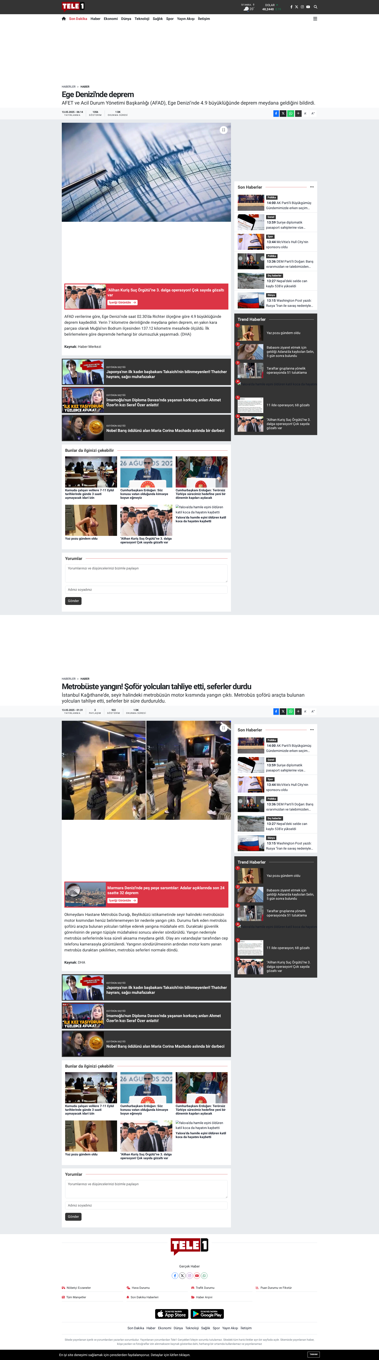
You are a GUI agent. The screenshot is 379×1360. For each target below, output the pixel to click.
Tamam (314, 1354)
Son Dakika (78, 19)
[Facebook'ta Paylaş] (276, 113)
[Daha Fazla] (298, 113)
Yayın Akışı (186, 19)
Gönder (73, 601)
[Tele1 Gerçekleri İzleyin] (73, 7)
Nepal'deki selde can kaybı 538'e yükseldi (286, 283)
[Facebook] (175, 1275)
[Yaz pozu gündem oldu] (91, 520)
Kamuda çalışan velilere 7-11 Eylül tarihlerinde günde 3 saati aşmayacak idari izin (89, 494)
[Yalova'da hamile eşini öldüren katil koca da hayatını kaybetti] (202, 509)
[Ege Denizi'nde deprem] (146, 172)
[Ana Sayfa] (65, 18)
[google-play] (207, 1314)
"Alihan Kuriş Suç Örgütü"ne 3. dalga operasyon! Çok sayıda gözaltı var (146, 540)
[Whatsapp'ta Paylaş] (290, 113)
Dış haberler (274, 275)
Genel (271, 216)
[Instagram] (189, 1275)
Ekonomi (111, 19)
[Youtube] (197, 1275)
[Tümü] (312, 187)
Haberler (69, 86)
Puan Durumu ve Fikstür (276, 1288)
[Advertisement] (189, 53)
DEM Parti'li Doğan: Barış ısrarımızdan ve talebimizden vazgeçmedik (289, 264)
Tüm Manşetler (76, 1297)
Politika (272, 197)
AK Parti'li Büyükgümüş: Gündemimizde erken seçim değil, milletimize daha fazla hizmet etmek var (289, 206)
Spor (170, 19)
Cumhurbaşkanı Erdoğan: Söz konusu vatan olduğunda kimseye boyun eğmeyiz (144, 494)
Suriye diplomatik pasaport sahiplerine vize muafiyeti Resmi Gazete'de (286, 225)
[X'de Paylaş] (283, 113)
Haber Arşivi (204, 1297)
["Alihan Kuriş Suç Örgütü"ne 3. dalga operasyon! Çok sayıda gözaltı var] (146, 520)
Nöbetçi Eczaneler (79, 1288)
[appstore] (171, 1314)
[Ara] (315, 7)
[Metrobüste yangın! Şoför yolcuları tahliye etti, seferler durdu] (146, 770)
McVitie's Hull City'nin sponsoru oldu (287, 244)
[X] (182, 1275)
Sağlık (158, 19)
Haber (95, 19)
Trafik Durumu (205, 1288)
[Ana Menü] (315, 18)
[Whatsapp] (204, 1275)
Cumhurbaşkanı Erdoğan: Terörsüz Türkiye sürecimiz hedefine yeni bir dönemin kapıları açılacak (201, 494)
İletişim (204, 19)
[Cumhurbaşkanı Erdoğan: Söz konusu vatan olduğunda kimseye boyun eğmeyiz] (146, 472)
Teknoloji (142, 19)
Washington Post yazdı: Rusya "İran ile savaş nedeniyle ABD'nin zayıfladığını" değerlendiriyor (288, 303)
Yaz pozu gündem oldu (81, 538)
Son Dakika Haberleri (145, 1297)
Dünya (126, 19)
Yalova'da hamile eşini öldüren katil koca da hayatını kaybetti (201, 519)
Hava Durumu (141, 1288)
